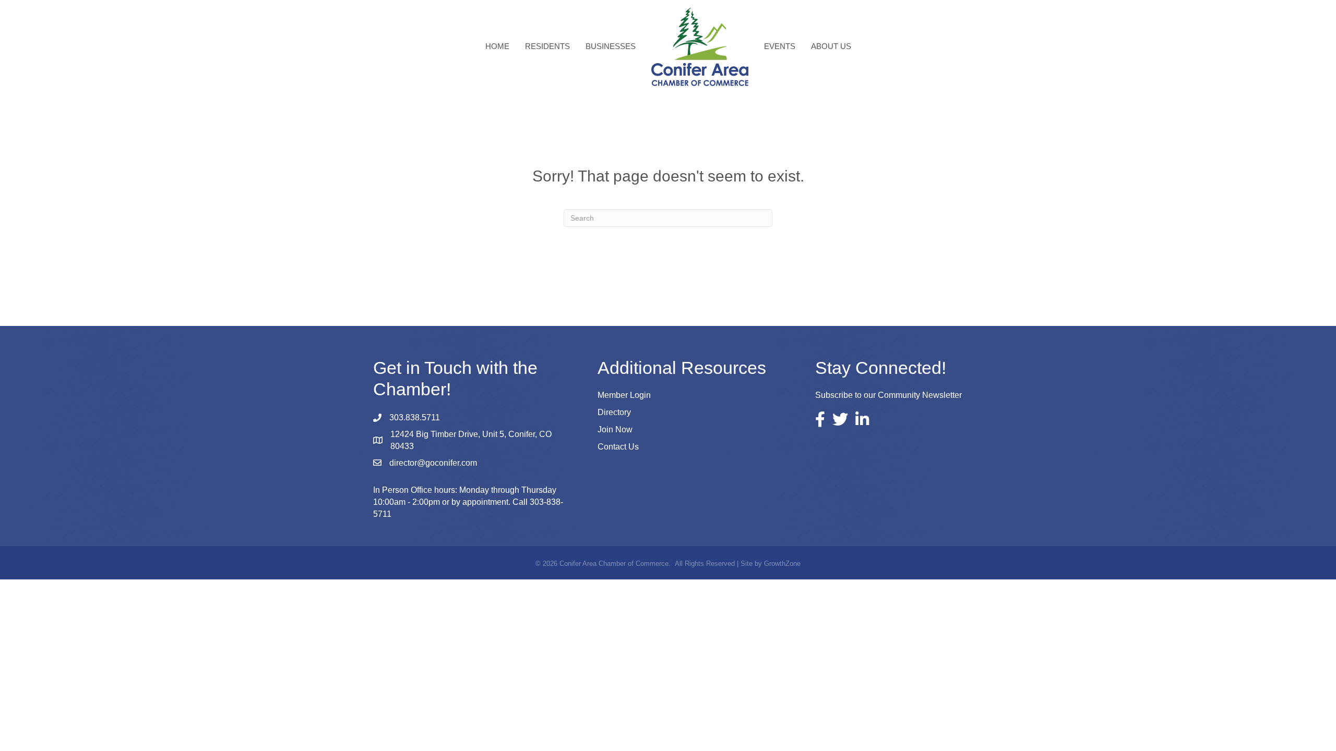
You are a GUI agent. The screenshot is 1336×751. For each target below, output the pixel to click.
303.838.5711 (414, 417)
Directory (614, 412)
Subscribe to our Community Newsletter (888, 395)
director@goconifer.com (433, 462)
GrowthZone (782, 563)
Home (497, 46)
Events (779, 46)
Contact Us (618, 446)
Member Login (624, 395)
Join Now (615, 429)
